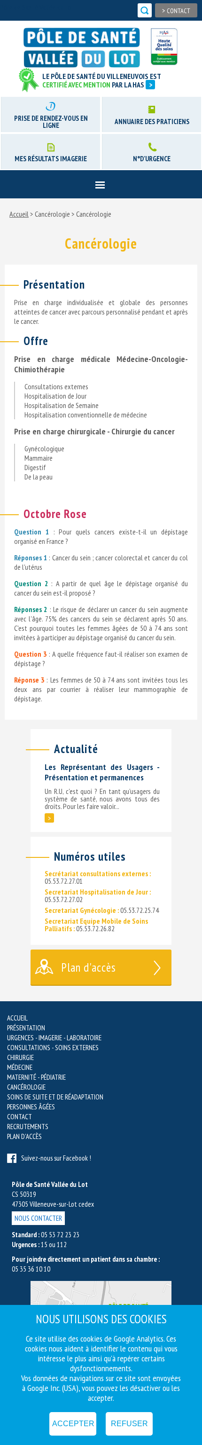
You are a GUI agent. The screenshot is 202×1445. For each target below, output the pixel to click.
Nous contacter (38, 1218)
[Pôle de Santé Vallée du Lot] (85, 48)
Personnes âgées (31, 1106)
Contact (176, 10)
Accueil (19, 214)
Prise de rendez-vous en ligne (51, 122)
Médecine (19, 1067)
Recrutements (27, 1126)
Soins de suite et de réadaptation (55, 1096)
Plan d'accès (88, 967)
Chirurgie (20, 1057)
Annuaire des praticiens (152, 121)
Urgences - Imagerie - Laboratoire (54, 1037)
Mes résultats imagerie (51, 158)
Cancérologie (26, 1087)
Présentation (26, 1027)
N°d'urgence (152, 158)
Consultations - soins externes (53, 1047)
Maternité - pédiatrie (36, 1077)
